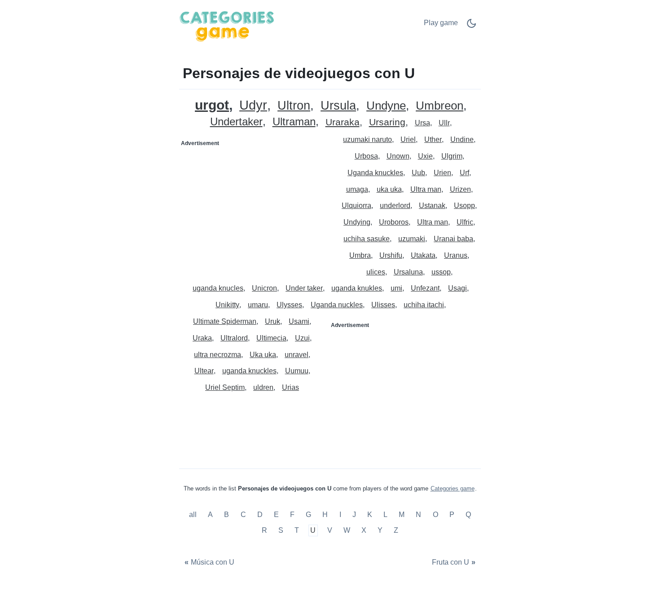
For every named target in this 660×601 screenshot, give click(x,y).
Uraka (202, 338)
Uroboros (394, 222)
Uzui (302, 338)
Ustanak (432, 205)
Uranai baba (453, 239)
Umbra (360, 255)
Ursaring (387, 122)
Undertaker (236, 122)
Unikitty (227, 305)
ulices (375, 272)
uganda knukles (356, 288)
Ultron (293, 105)
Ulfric (465, 222)
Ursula (338, 105)
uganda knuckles (249, 371)
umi (396, 288)
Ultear (204, 371)
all (193, 514)
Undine (462, 139)
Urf (464, 173)
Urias (290, 387)
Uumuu (296, 371)
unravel (296, 354)
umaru (258, 305)
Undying (356, 222)
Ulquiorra (356, 205)
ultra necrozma (217, 354)
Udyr (253, 105)
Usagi (457, 288)
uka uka (389, 189)
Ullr (444, 123)
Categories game (453, 488)
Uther (433, 139)
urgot (212, 105)
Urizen (460, 189)
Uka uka (263, 354)
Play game (441, 23)
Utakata (423, 255)
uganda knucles (218, 288)
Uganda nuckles (337, 305)
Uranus (455, 255)
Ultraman (294, 122)
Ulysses (289, 305)
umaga (357, 189)
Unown (398, 156)
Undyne (386, 105)
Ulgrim (451, 156)
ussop (441, 272)
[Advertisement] (255, 206)
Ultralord (234, 338)
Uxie (425, 156)
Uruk (272, 321)
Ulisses (383, 305)
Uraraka (343, 122)
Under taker (304, 288)
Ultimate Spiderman (224, 321)
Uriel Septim (225, 387)
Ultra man (425, 189)
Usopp (464, 205)
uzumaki (411, 239)
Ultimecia (271, 338)
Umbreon (439, 105)
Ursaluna (408, 272)
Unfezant (425, 288)
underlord (395, 205)
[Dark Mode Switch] (471, 26)
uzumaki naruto (367, 139)
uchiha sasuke (366, 239)
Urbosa (366, 156)
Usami (299, 321)
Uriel (408, 139)
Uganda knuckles (375, 173)
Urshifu (390, 255)
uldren (263, 387)
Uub (418, 173)
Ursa (422, 123)
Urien (442, 173)
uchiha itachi (424, 305)
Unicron (264, 288)
